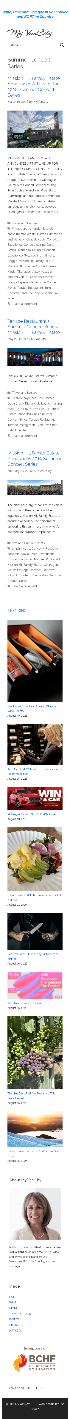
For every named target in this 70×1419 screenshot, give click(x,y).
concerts (13, 554)
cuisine (41, 244)
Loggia (12, 261)
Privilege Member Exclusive (36, 570)
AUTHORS (15, 1330)
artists (31, 234)
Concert (29, 244)
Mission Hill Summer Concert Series (31, 266)
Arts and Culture (23, 543)
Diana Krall (32, 403)
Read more (50, 212)
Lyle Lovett (24, 409)
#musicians (19, 228)
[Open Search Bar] (62, 45)
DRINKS (13, 1325)
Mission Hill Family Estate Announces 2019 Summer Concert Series (34, 458)
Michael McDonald (47, 559)
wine (10, 298)
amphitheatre (16, 234)
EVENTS (14, 1319)
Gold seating (32, 255)
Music (11, 271)
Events (40, 543)
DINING (13, 1308)
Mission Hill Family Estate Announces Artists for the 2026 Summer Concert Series (33, 86)
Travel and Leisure (24, 223)
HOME (13, 1296)
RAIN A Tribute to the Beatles (27, 575)
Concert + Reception (46, 548)
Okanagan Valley (28, 271)
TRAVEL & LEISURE (20, 1313)
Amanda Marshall (41, 228)
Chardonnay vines (24, 398)
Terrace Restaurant (30, 288)
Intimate (48, 255)
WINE (12, 1302)
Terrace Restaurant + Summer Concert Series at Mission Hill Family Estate (34, 326)
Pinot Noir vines (28, 414)
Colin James (46, 398)
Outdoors (35, 277)
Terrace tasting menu (22, 425)
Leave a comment (24, 304)
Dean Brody (15, 403)
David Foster (29, 554)
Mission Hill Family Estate (35, 261)
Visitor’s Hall (50, 293)
